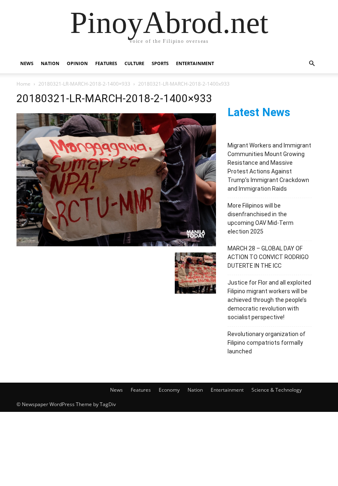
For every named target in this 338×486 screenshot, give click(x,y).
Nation (50, 63)
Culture (134, 63)
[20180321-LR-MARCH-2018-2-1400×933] (116, 244)
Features (106, 63)
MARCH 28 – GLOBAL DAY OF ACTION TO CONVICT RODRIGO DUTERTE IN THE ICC (268, 257)
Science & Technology (276, 389)
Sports (160, 63)
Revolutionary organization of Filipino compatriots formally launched (266, 343)
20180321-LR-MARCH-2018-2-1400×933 (84, 83)
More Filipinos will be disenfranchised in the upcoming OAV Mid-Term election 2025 (260, 218)
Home (23, 83)
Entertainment (195, 63)
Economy (169, 389)
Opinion (77, 63)
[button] (312, 64)
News (26, 63)
